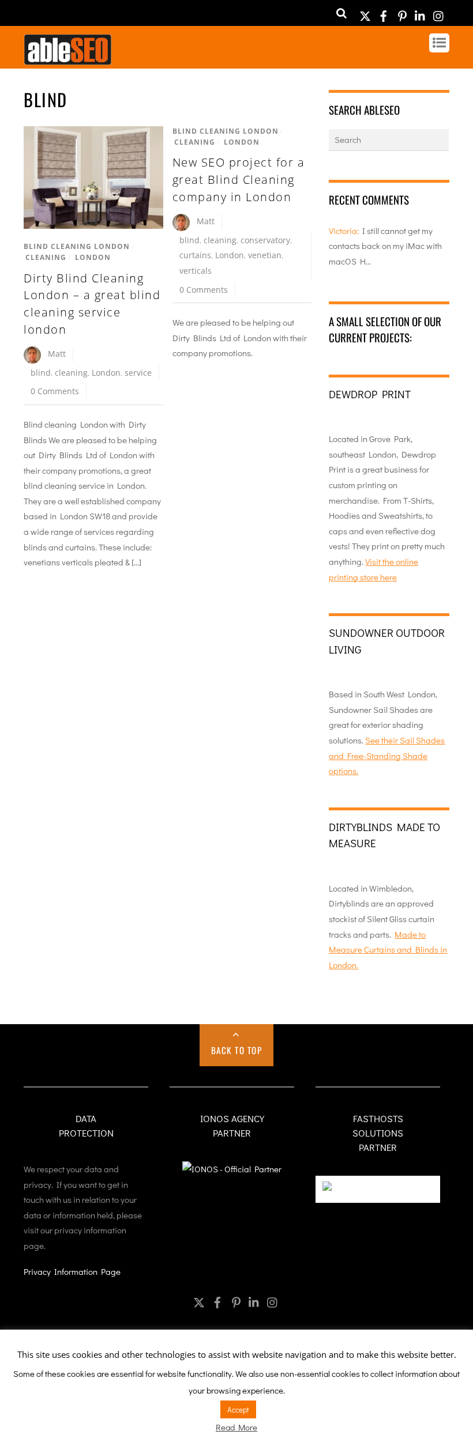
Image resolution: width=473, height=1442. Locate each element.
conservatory (265, 240)
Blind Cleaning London (77, 246)
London (93, 257)
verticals (195, 270)
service (138, 372)
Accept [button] (238, 1409)
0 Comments (55, 391)
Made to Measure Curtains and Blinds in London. (388, 949)
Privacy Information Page (72, 1271)
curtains (195, 255)
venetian (264, 255)
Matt (57, 353)
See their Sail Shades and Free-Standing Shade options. (387, 755)
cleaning (71, 372)
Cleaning (45, 257)
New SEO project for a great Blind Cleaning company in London (238, 179)
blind (41, 372)
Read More (236, 1427)
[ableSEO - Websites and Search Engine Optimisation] (68, 59)
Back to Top (236, 1050)
